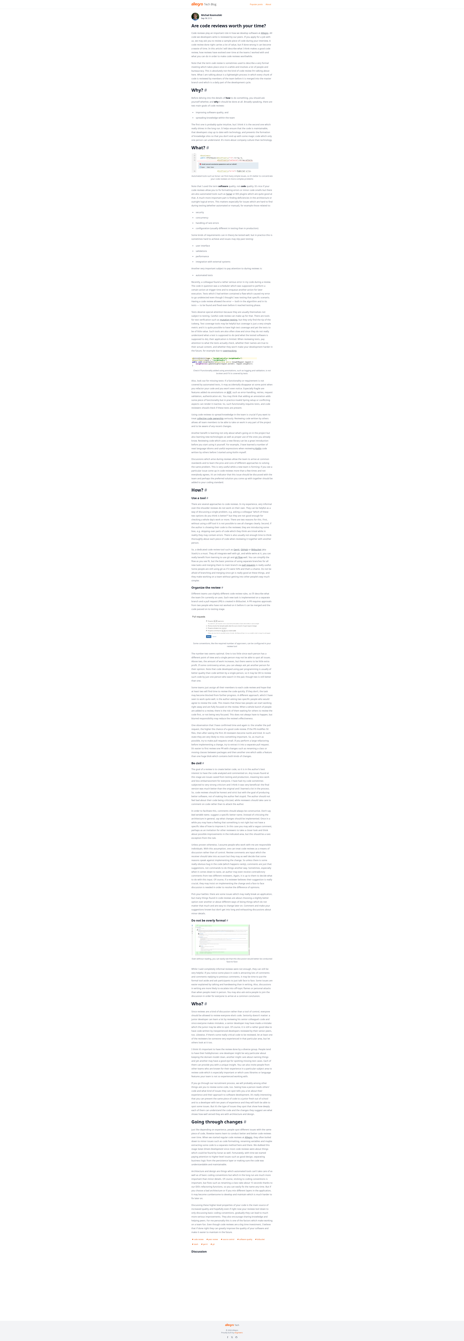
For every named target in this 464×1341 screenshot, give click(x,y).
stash (196, 1244)
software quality (245, 1239)
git (213, 1244)
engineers (239, 1332)
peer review (213, 1239)
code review (198, 1239)
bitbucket (261, 1239)
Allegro (264, 33)
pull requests (248, 565)
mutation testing (228, 319)
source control (228, 1239)
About (268, 4)
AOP (229, 392)
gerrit (205, 1244)
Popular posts (256, 4)
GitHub (244, 549)
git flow (239, 557)
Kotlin (258, 448)
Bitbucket (256, 549)
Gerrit (236, 549)
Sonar (229, 193)
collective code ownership (210, 418)
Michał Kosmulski (211, 15)
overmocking (229, 350)
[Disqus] (232, 1286)
